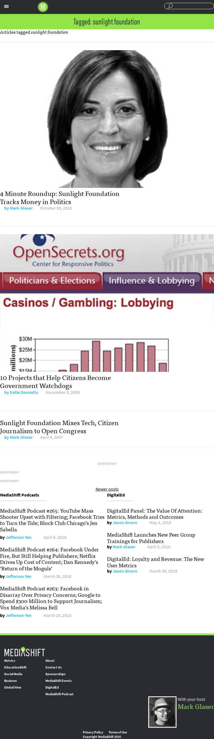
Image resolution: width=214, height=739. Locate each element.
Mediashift (43, 7)
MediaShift (24, 651)
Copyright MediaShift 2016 (102, 737)
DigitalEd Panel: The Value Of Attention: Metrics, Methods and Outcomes (155, 513)
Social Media (13, 674)
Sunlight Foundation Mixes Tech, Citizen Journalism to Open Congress (59, 426)
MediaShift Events (58, 681)
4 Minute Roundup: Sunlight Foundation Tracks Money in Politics (60, 197)
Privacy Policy (93, 732)
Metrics (9, 660)
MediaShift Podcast (59, 694)
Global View (12, 687)
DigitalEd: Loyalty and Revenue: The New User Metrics (155, 561)
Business (10, 681)
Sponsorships (55, 674)
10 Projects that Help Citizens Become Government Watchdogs (55, 381)
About (50, 660)
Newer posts (107, 489)
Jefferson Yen (18, 537)
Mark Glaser (21, 208)
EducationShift (15, 667)
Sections (6, 6)
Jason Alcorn (125, 522)
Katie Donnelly (24, 392)
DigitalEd (52, 687)
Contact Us (53, 667)
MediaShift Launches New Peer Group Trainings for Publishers (151, 537)
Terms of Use (118, 732)
